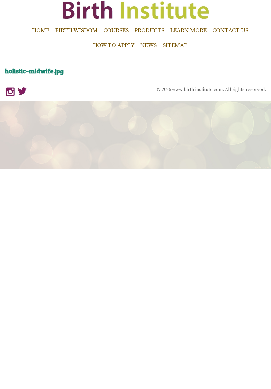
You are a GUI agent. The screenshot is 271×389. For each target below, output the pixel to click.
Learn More (188, 30)
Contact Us (230, 30)
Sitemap (175, 45)
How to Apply (114, 45)
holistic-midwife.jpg (34, 71)
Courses (116, 30)
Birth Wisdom (76, 30)
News (148, 45)
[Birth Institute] (135, 16)
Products (149, 30)
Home (40, 30)
